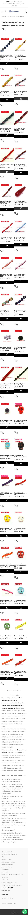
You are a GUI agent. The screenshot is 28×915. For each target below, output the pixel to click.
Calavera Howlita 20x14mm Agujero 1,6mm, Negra (20, 457)
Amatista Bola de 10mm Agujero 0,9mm (6, 421)
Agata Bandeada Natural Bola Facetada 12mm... (20, 92)
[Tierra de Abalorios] (14, 11)
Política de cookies (7, 864)
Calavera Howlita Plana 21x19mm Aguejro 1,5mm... (6, 529)
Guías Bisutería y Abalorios (9, 854)
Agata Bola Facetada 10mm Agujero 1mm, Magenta (19, 129)
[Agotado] (21, 98)
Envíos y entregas (7, 867)
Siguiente (16, 695)
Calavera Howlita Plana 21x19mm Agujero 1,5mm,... (20, 529)
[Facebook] (2, 898)
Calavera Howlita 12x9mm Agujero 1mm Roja (20, 421)
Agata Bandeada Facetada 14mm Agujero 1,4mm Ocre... (6, 93)
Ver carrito (5, 879)
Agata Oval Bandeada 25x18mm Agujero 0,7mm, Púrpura (20, 312)
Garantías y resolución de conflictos (12, 874)
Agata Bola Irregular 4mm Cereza (7, 165)
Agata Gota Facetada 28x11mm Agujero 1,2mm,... (20, 202)
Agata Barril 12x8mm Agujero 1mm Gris (5, 129)
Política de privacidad (8, 862)
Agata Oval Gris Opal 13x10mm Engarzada (5, 348)
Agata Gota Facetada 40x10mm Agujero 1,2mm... (20, 238)
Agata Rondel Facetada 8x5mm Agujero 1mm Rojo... (6, 385)
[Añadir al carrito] (7, 63)
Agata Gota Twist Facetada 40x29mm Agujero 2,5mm (5, 312)
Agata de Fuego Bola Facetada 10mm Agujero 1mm (20, 166)
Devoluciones (5, 869)
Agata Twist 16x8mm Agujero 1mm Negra (19, 384)
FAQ (3, 856)
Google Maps (6, 890)
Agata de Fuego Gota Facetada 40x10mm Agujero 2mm (5, 202)
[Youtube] (12, 898)
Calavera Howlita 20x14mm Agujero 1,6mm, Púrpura (6, 493)
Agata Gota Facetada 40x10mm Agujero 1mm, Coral (6, 275)
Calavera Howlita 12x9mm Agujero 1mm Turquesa (7, 456)
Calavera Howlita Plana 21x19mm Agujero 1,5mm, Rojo (20, 565)
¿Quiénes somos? (7, 852)
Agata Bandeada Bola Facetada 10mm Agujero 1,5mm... (6, 56)
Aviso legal (5, 872)
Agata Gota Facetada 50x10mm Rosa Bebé (19, 275)
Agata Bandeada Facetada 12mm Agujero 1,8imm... (20, 56)
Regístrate (5, 877)
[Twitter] (5, 898)
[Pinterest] (10, 898)
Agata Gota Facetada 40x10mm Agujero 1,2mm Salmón (6, 239)
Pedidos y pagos (7, 859)
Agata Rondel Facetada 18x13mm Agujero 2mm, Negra (20, 348)
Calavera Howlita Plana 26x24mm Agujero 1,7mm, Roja (20, 672)
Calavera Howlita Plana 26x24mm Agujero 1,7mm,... (21, 636)
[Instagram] (8, 898)
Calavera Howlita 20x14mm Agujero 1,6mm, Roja (20, 493)
